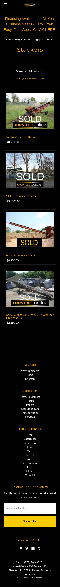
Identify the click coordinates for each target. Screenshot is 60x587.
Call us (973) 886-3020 (29, 562)
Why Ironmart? (30, 371)
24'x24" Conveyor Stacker (21, 137)
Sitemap (30, 379)
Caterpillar (30, 439)
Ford (30, 447)
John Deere (30, 443)
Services (30, 417)
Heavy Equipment (30, 397)
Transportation (30, 413)
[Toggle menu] (4, 4)
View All (30, 475)
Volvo (30, 459)
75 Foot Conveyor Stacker (21, 196)
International (30, 463)
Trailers (30, 405)
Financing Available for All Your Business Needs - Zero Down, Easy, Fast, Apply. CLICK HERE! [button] (30, 24)
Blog (30, 375)
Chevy (30, 471)
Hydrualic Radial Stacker (20, 255)
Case (30, 467)
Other (30, 435)
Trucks (30, 401)
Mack (30, 451)
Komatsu (30, 455)
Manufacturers (30, 409)
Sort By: (20, 78)
